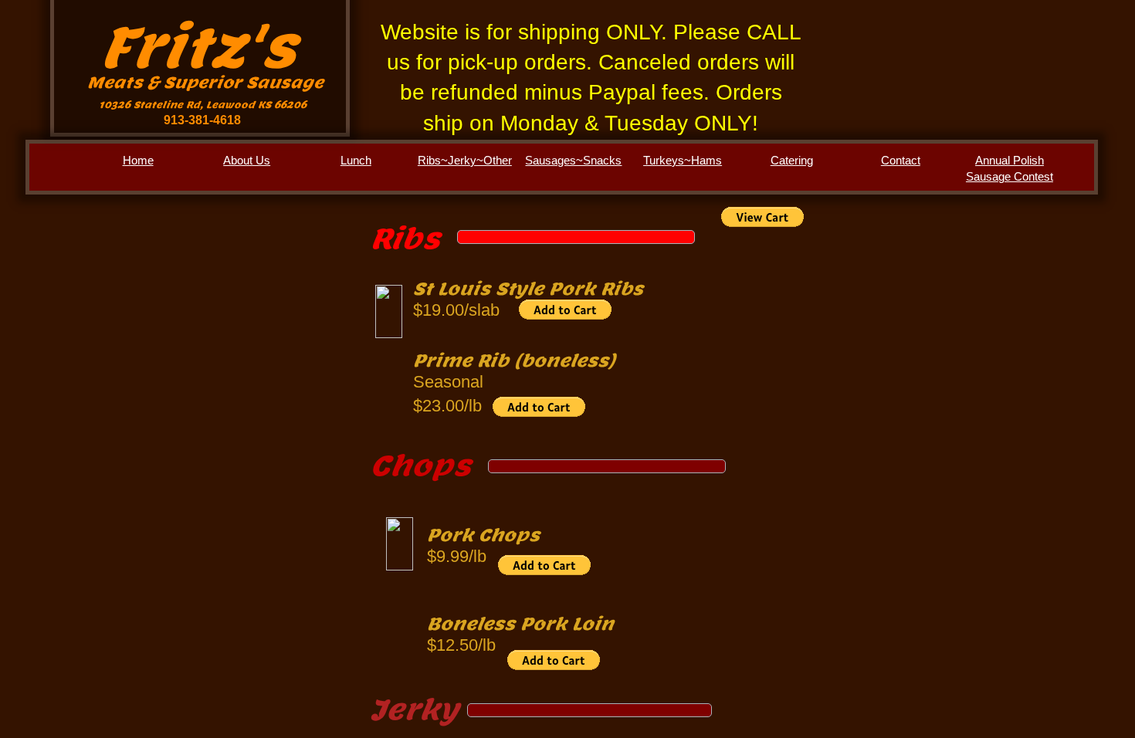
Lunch (355, 160)
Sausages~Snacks (573, 160)
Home (138, 160)
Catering (792, 160)
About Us (246, 160)
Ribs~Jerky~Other (465, 160)
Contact (900, 160)
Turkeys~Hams (682, 160)
